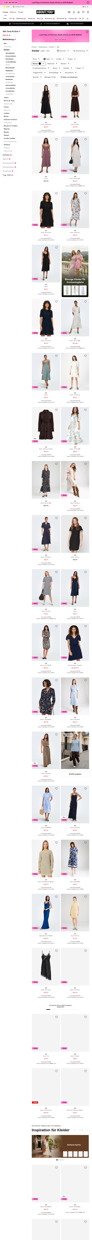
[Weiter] (83, 19)
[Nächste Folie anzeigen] (87, 1130)
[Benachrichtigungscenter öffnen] (78, 12)
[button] (63, 51)
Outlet (8, 6)
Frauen (5, 12)
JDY (58, 47)
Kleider (51, 47)
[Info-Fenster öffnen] (88, 2)
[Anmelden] (73, 12)
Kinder (20, 12)
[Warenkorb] (88, 12)
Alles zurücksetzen (70, 77)
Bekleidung (43, 47)
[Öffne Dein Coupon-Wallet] (69, 12)
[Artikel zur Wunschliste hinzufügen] (56, 85)
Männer (13, 12)
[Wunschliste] (83, 12)
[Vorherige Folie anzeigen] (75, 1130)
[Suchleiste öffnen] (87, 19)
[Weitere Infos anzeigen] (46, 133)
